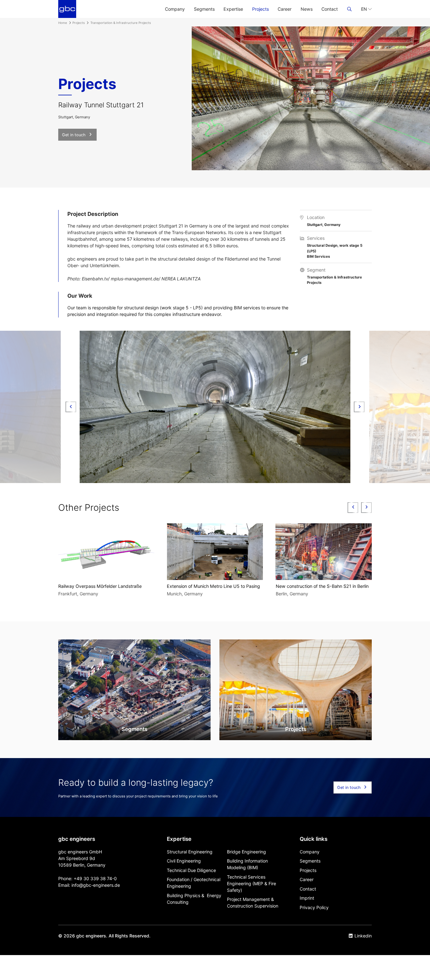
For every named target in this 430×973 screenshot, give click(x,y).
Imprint (307, 898)
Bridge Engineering (246, 851)
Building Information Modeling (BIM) (247, 864)
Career (284, 9)
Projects (260, 9)
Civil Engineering (184, 860)
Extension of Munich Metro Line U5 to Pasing (104, 586)
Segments (204, 9)
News (307, 9)
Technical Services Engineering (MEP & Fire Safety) (251, 883)
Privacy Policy (314, 907)
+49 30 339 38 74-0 (95, 878)
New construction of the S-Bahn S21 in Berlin (213, 586)
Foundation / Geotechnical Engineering (193, 883)
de (117, 885)
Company (175, 9)
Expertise (233, 9)
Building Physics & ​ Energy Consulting (194, 899)
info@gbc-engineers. (93, 885)
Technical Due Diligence (191, 870)
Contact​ (329, 9)
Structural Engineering (189, 851)
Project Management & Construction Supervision (252, 902)
